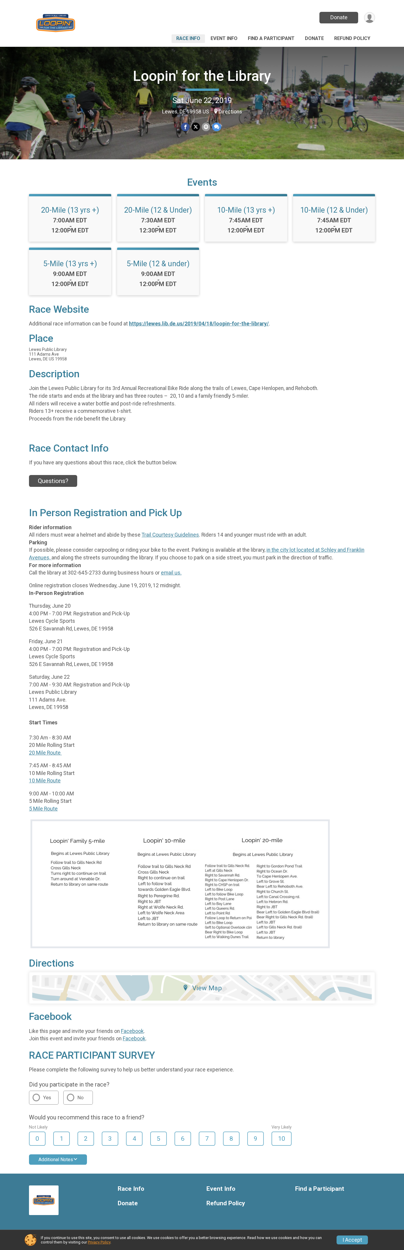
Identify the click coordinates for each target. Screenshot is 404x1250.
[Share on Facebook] (185, 127)
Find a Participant (271, 38)
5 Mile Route (43, 809)
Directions (230, 112)
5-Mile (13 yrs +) (70, 263)
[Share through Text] (216, 127)
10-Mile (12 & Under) (334, 210)
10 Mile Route (45, 781)
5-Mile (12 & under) (158, 263)
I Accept (352, 1240)
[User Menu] (369, 17)
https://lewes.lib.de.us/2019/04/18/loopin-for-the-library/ (199, 324)
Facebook (132, 1031)
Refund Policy (352, 38)
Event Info (224, 38)
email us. (171, 573)
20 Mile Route (45, 753)
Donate (339, 17)
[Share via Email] (206, 127)
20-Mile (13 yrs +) (70, 210)
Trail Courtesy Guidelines (170, 535)
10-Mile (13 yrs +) (246, 210)
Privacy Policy (99, 1242)
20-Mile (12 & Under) (158, 210)
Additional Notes (55, 1159)
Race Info (188, 38)
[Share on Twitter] (195, 127)
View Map (207, 988)
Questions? (53, 480)
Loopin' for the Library (202, 76)
